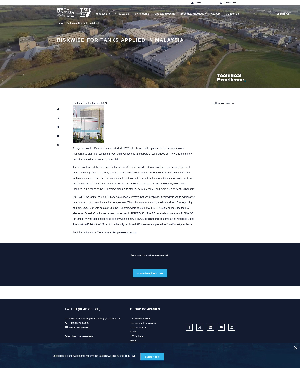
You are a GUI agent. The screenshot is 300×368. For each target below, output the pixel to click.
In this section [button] (221, 103)
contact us (131, 232)
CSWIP (133, 331)
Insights (93, 23)
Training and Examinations (143, 323)
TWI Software (137, 336)
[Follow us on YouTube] (221, 327)
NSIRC (133, 340)
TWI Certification (138, 327)
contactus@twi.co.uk (150, 273)
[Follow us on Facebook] (189, 327)
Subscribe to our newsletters (79, 336)
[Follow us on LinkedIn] (210, 327)
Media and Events (75, 23)
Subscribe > (152, 356)
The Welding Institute (140, 318)
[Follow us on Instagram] (231, 327)
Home (60, 23)
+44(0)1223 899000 (79, 323)
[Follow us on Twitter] (199, 327)
